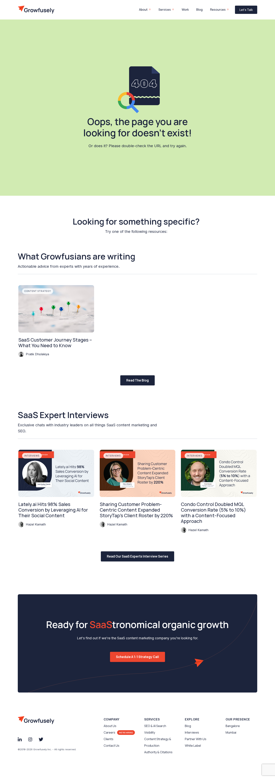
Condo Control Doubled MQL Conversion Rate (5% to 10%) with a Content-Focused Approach (213, 512)
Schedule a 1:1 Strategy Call (137, 657)
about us (110, 726)
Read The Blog (137, 380)
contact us (111, 746)
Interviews (31, 455)
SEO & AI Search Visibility (155, 729)
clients (108, 739)
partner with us (195, 739)
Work (185, 9)
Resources (218, 9)
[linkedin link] (20, 739)
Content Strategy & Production (157, 742)
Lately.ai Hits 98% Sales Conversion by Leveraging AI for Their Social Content (53, 509)
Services (164, 9)
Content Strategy (37, 291)
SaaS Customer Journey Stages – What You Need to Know (55, 342)
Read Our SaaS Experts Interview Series (137, 556)
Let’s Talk (246, 10)
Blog (199, 9)
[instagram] (30, 739)
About (143, 9)
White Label (193, 746)
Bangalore (233, 726)
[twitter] (41, 739)
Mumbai (231, 732)
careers (109, 732)
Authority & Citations (158, 752)
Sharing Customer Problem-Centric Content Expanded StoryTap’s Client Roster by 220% (136, 509)
